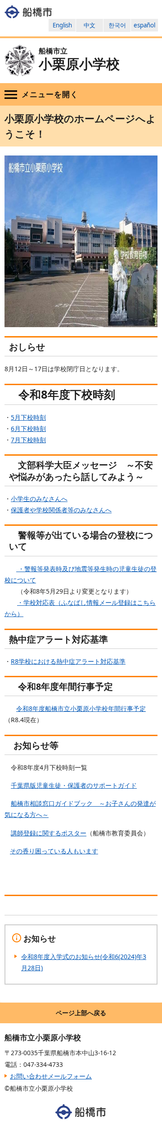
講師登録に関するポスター (48, 833)
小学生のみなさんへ (39, 498)
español (144, 25)
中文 (89, 25)
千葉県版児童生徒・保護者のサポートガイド (74, 785)
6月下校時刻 (28, 428)
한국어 (117, 25)
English (62, 25)
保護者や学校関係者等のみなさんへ (61, 510)
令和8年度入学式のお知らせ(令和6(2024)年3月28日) (83, 962)
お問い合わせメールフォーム (51, 1076)
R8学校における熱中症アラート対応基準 (68, 661)
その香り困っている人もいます (54, 851)
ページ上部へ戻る (81, 1012)
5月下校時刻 (28, 417)
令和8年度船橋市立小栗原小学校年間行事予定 (81, 708)
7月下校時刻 (28, 439)
